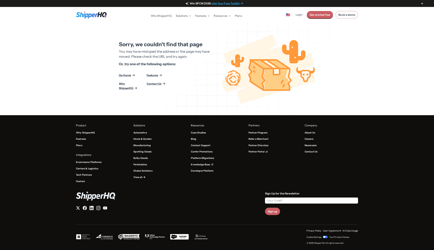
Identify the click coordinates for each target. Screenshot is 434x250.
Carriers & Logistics (87, 168)
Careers (309, 138)
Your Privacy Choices (339, 237)
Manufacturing (142, 145)
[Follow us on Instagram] (98, 208)
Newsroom (311, 145)
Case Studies (198, 132)
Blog (193, 138)
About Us (310, 132)
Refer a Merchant (259, 138)
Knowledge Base (201, 164)
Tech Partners (84, 174)
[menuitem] (161, 16)
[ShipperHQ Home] (169, 195)
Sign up (272, 211)
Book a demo (346, 14)
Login (299, 14)
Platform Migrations (202, 158)
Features (152, 75)
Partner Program (258, 132)
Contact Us (154, 83)
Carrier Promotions (202, 151)
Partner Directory (259, 145)
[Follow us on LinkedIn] (92, 208)
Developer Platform (202, 170)
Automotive (140, 132)
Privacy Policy (314, 230)
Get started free (320, 14)
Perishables (140, 164)
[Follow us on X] (78, 208)
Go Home (125, 75)
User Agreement (332, 230)
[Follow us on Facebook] (85, 208)
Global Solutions (143, 170)
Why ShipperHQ (161, 15)
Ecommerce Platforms (89, 162)
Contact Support (200, 145)
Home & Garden (142, 138)
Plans (238, 15)
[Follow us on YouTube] (105, 208)
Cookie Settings (314, 237)
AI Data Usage (350, 230)
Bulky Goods (140, 158)
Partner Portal (258, 151)
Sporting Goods (142, 151)
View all (137, 177)
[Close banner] (422, 4)
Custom (80, 181)
